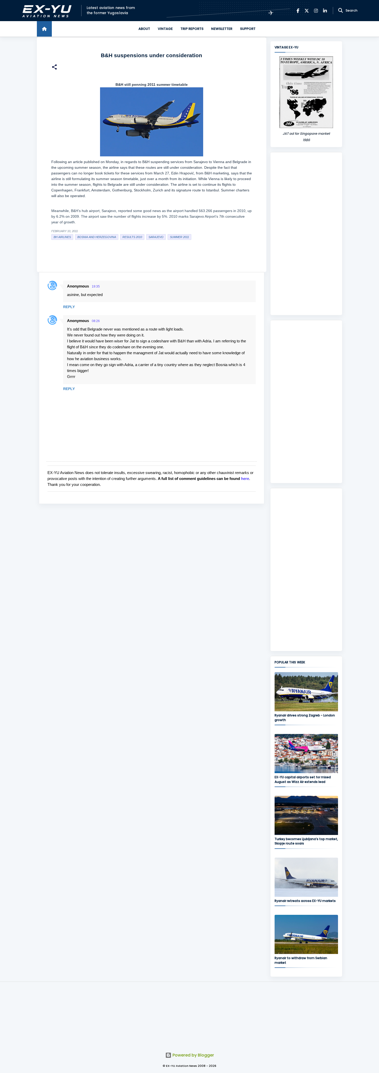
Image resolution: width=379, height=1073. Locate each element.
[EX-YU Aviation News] (45, 11)
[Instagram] (316, 11)
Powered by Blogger (192, 1055)
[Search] (340, 10)
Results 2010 (132, 237)
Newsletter (221, 28)
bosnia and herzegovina (96, 237)
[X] (306, 11)
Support (248, 28)
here (245, 478)
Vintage (165, 28)
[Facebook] (297, 11)
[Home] (44, 29)
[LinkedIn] (325, 11)
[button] (54, 67)
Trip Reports (191, 28)
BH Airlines (62, 237)
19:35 (96, 286)
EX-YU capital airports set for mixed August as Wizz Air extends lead (303, 779)
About (144, 28)
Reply (69, 307)
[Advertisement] (306, 233)
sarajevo (156, 237)
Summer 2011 (179, 237)
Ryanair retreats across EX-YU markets (305, 901)
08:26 (96, 321)
